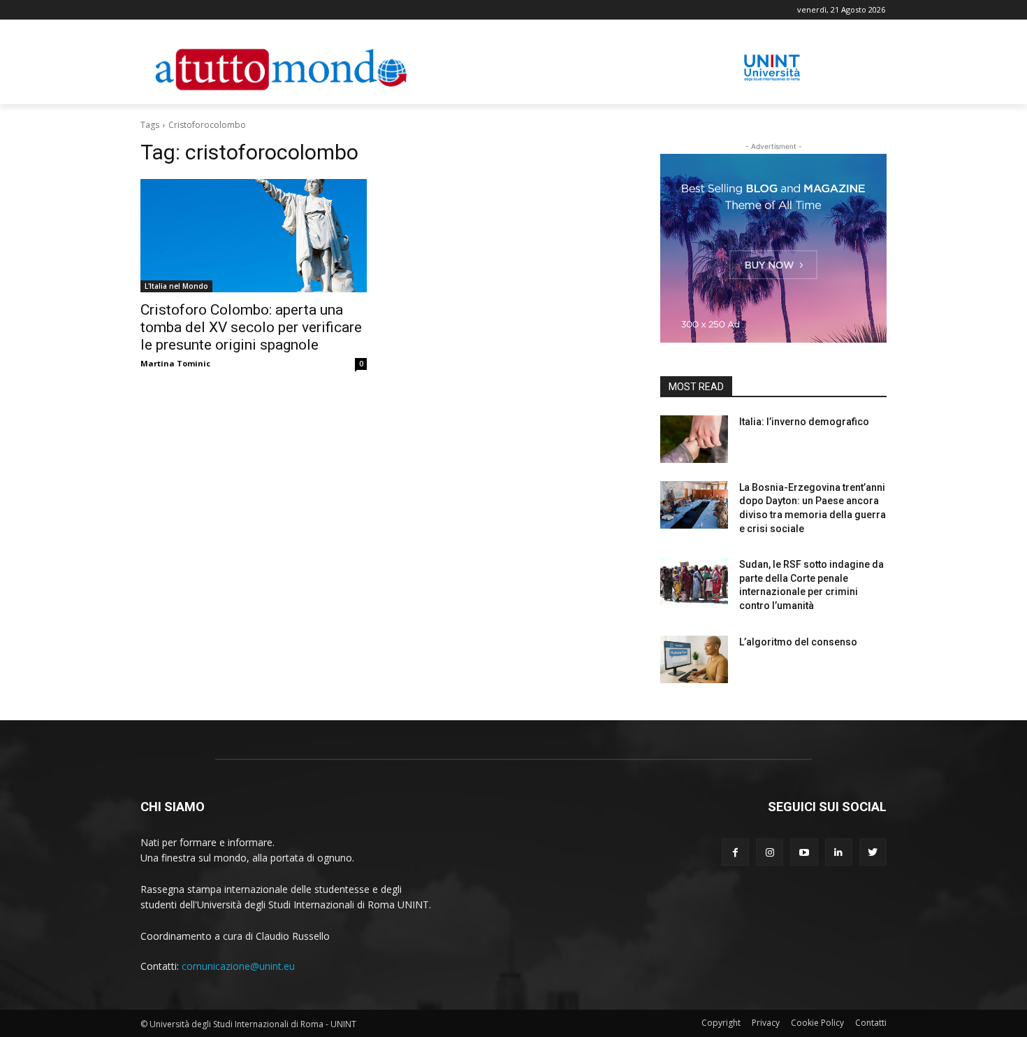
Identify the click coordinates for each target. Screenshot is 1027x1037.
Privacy (766, 1023)
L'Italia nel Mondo (176, 286)
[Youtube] (803, 852)
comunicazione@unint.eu (238, 966)
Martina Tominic (175, 363)
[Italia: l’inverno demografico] (694, 439)
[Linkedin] (838, 852)
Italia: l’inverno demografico (804, 421)
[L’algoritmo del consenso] (694, 659)
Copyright (721, 1023)
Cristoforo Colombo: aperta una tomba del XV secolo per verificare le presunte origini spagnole (251, 327)
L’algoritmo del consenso (798, 642)
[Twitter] (873, 852)
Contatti (871, 1023)
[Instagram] (769, 852)
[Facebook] (735, 852)
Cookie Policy (817, 1023)
